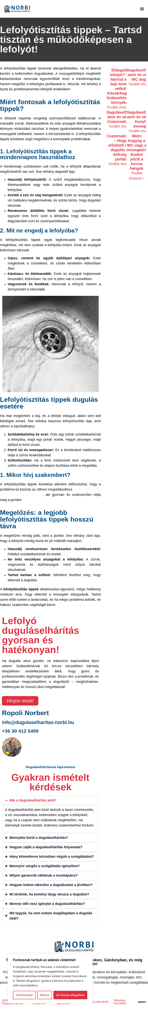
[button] (142, 9)
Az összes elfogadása (70, 995)
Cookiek (103, 1001)
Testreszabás (24, 995)
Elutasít (44, 995)
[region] (50, 978)
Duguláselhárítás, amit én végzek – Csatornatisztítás (123, 117)
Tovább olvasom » (121, 107)
